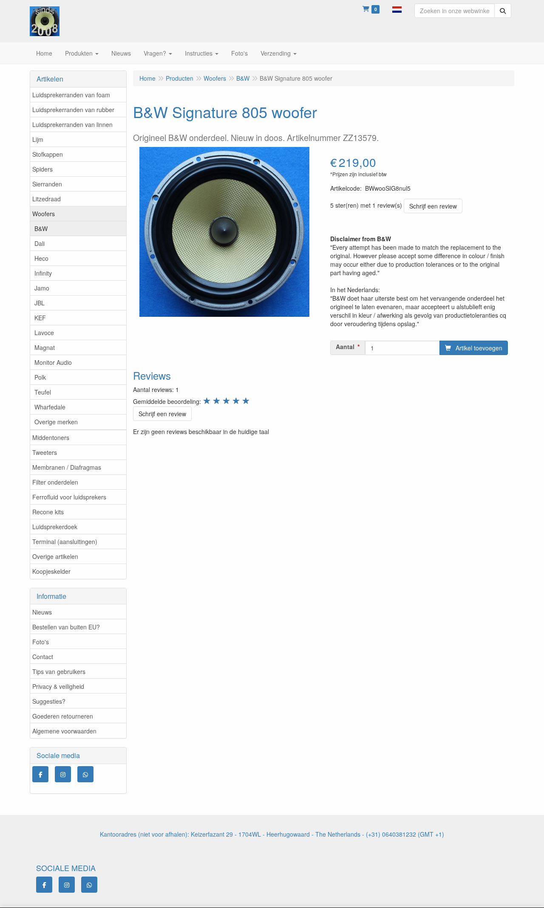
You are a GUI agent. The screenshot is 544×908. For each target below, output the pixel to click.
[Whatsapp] (85, 774)
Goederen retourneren (62, 716)
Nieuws (42, 612)
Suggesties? (48, 701)
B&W (41, 228)
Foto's (40, 641)
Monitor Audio (53, 362)
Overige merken (56, 421)
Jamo (41, 288)
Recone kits (48, 512)
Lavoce (44, 332)
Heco (41, 258)
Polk (40, 377)
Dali (39, 243)
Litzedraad (46, 199)
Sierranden (47, 184)
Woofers (43, 213)
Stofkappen (47, 154)
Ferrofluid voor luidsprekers (69, 497)
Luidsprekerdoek (54, 526)
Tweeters (44, 452)
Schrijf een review (433, 206)
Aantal (345, 347)
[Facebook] (40, 774)
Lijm (37, 139)
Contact (42, 656)
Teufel (42, 392)
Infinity (43, 273)
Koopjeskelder (51, 571)
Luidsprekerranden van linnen (72, 124)
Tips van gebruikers (58, 671)
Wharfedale (49, 407)
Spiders (42, 169)
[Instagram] (63, 774)
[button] (397, 8)
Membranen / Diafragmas (66, 467)
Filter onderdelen (55, 482)
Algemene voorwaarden (64, 731)
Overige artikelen (55, 556)
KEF (40, 317)
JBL (39, 303)
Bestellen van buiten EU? (66, 627)
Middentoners (50, 437)
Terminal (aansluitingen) (64, 541)
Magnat (44, 347)
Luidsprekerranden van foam (71, 94)
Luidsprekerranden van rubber (73, 109)
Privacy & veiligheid (58, 686)
